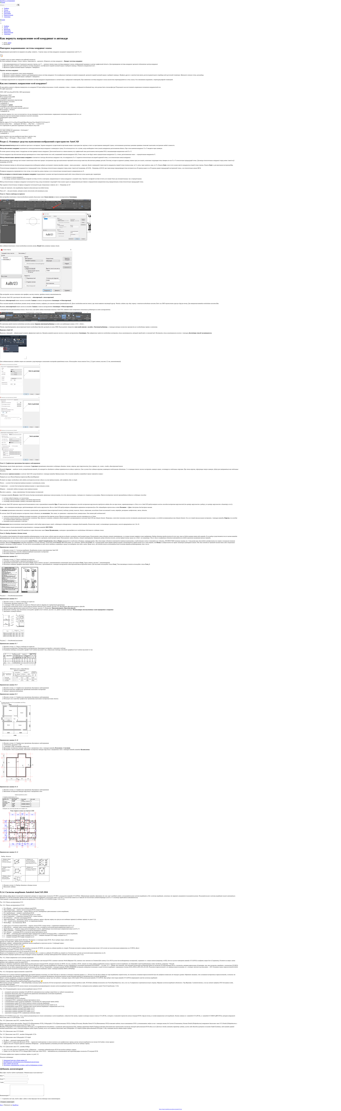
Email (2, 1079)
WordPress (15, 1105)
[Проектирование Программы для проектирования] (2, 2)
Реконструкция (8, 15)
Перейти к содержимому (7, 1)
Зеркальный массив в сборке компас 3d (15, 1060)
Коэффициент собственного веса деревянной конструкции (21, 1062)
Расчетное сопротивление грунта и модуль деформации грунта (23, 1065)
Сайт (1, 1082)
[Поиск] (18, 5)
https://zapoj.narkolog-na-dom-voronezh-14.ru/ (170, 1109)
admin (9, 42)
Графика (6, 8)
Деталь (6, 10)
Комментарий (5, 1095)
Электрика (7, 17)
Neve (1, 1105)
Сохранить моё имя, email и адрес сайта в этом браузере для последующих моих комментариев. (31, 1098)
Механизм (7, 11)
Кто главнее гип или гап (11, 1063)
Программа (7, 13)
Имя (2, 1075)
